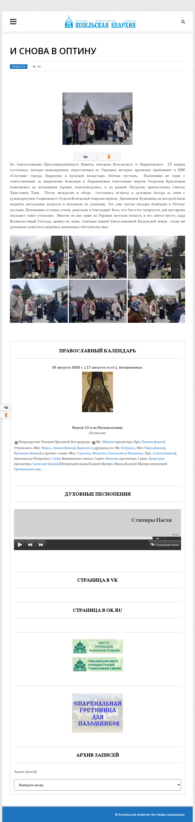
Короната (84, 448)
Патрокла (128, 448)
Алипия (159, 453)
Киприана (135, 453)
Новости (18, 66)
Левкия (58, 448)
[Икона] (97, 391)
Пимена (147, 441)
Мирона (108, 441)
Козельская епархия (134, 814)
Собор (56, 458)
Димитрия (156, 458)
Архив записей (25, 771)
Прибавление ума (27, 469)
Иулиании (21, 453)
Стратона (84, 453)
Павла (149, 448)
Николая (111, 458)
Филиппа (99, 453)
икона (159, 441)
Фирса (46, 448)
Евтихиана (116, 453)
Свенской (39, 464)
